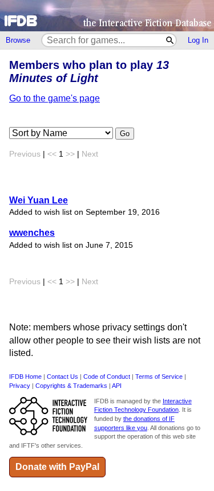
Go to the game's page (54, 98)
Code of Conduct (106, 376)
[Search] (170, 40)
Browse (18, 40)
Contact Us (62, 376)
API (117, 385)
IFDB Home (25, 376)
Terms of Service (159, 376)
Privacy (19, 385)
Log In (198, 40)
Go (125, 133)
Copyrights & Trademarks (71, 385)
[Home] (107, 15)
